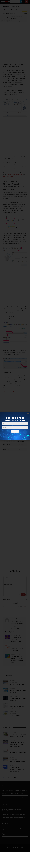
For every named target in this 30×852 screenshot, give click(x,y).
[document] (15, 426)
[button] (28, 414)
